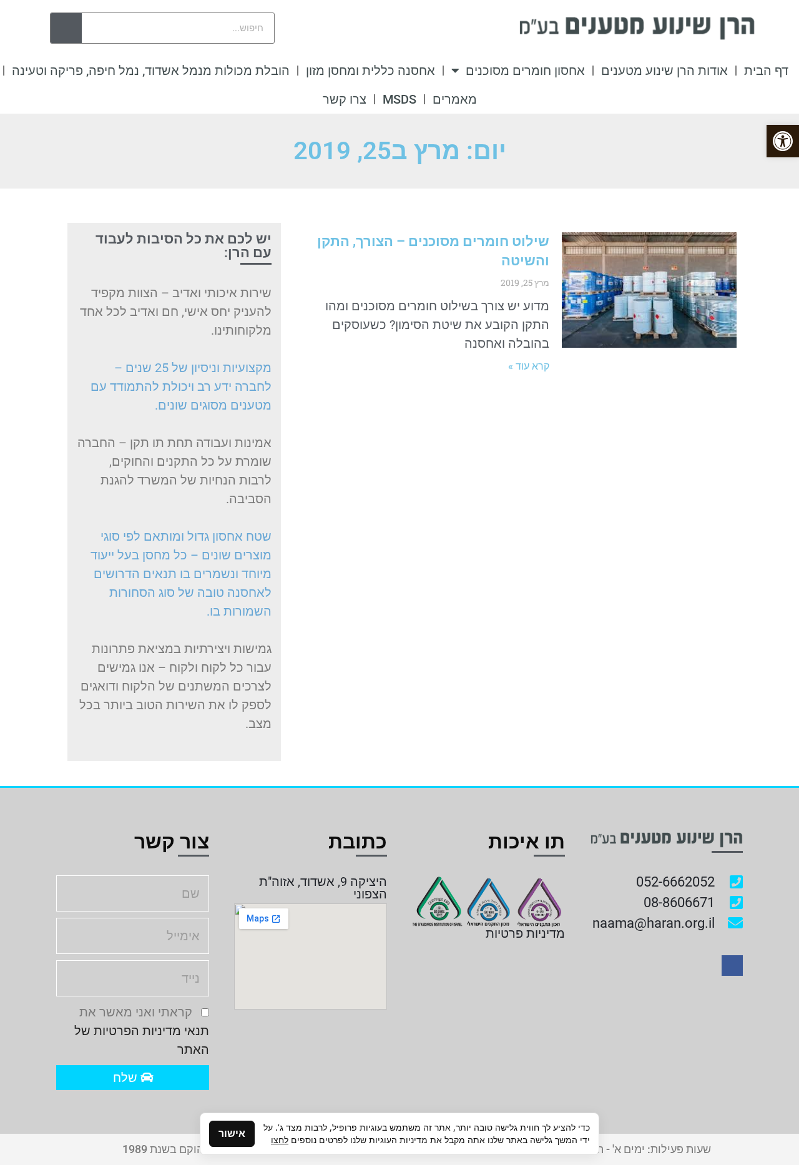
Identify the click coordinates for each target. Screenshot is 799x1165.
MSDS (399, 99)
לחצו (279, 1140)
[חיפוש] (66, 28)
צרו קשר (344, 99)
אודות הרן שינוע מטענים (664, 70)
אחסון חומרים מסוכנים (525, 70)
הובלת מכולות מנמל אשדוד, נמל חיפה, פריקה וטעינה (151, 70)
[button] (783, 141)
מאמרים (455, 99)
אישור (231, 1133)
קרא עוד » (528, 366)
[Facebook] (732, 965)
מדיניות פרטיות (525, 933)
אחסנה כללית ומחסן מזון (370, 70)
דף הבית (766, 70)
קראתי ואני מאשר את (141, 1031)
